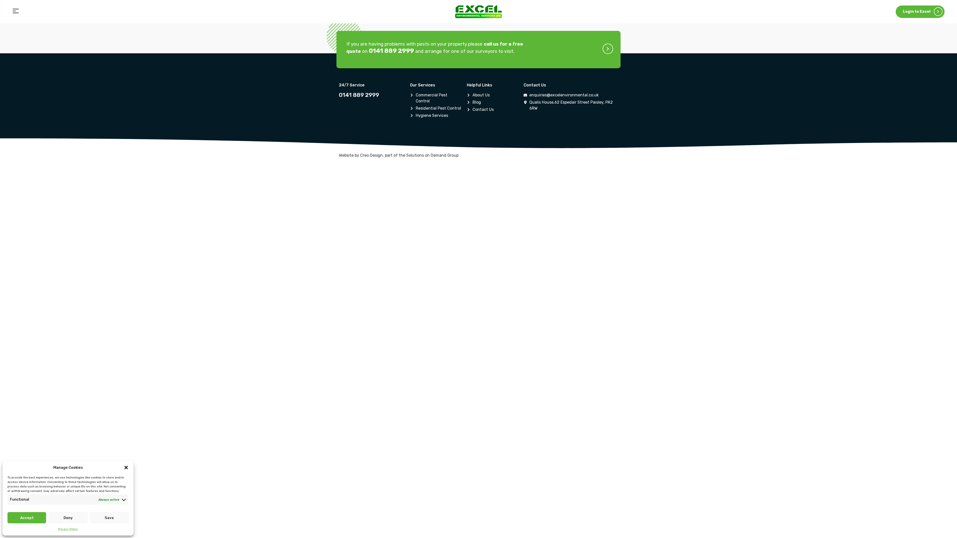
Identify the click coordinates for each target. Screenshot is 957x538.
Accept (27, 518)
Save (109, 518)
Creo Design (371, 155)
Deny (68, 518)
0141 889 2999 (359, 94)
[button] (126, 467)
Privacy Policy (68, 529)
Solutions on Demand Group (432, 155)
